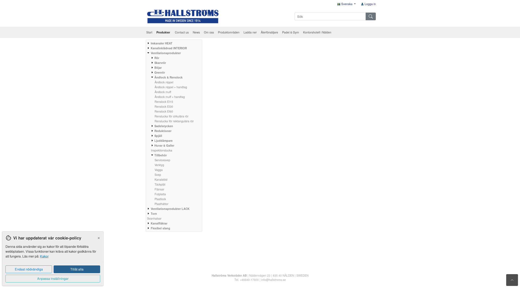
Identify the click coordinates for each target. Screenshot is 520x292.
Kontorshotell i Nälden (317, 32)
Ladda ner (250, 32)
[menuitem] (173, 43)
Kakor (44, 256)
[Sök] (371, 16)
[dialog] (52, 261)
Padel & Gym (290, 32)
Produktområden (228, 32)
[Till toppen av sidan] (512, 280)
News (196, 32)
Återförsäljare (269, 32)
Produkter (163, 32)
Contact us (182, 32)
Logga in (370, 4)
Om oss (209, 32)
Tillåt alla (76, 269)
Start (149, 32)
